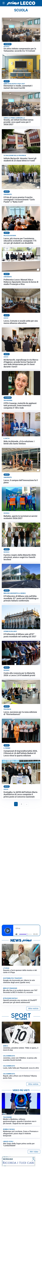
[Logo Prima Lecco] (21, 3)
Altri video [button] (34, 1152)
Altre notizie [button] (33, 1008)
